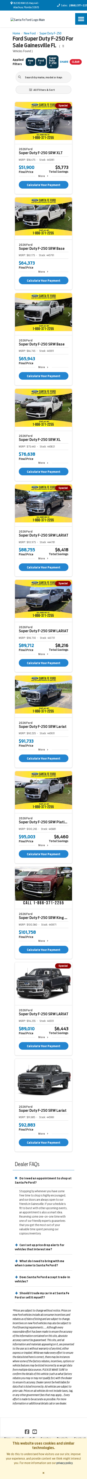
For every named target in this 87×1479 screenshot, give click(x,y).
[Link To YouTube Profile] (34, 1431)
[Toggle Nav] (81, 19)
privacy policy (64, 1463)
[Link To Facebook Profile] (27, 1431)
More (41, 176)
